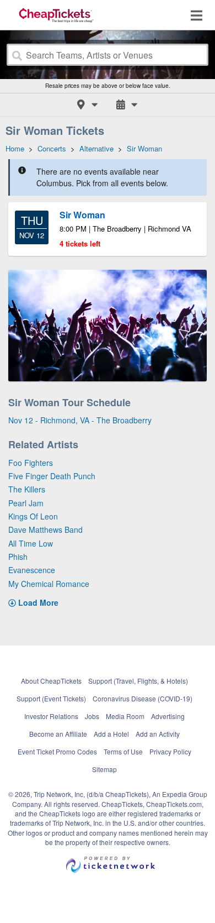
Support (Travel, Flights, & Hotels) (138, 680)
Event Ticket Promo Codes (57, 751)
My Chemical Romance (48, 583)
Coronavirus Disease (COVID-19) (142, 698)
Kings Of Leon (33, 516)
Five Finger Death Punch (51, 475)
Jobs (92, 716)
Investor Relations (51, 716)
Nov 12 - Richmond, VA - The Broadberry (80, 420)
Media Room (125, 716)
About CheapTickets (51, 680)
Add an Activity (158, 733)
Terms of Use (123, 751)
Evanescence (31, 569)
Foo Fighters (30, 462)
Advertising (168, 716)
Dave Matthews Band (45, 529)
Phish (18, 556)
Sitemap (104, 769)
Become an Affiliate (58, 733)
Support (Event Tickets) (51, 698)
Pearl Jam (26, 502)
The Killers (26, 489)
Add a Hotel (111, 733)
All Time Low (30, 543)
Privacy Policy (170, 751)
